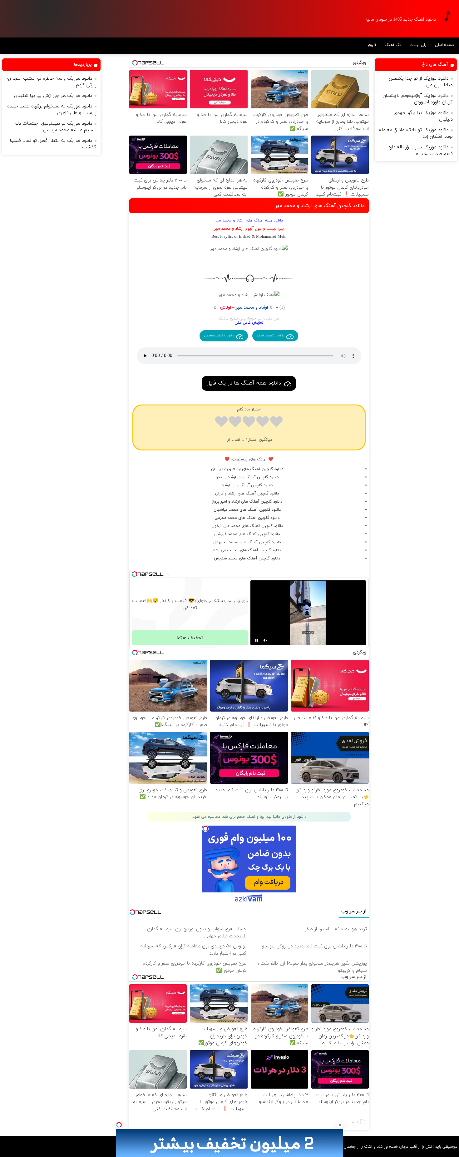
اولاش (225, 307)
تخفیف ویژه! (189, 637)
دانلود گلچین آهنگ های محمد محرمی (247, 518)
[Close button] (340, 1125)
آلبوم (372, 44)
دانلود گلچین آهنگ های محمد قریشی (247, 534)
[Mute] (265, 640)
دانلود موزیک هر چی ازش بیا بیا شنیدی (53, 95)
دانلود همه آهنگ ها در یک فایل (243, 383)
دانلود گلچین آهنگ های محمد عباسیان (247, 510)
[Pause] (256, 640)
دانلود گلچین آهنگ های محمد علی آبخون (247, 526)
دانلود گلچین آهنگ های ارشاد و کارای (247, 493)
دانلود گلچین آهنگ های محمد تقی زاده (247, 550)
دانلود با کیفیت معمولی (219, 335)
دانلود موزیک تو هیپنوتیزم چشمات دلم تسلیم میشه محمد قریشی (55, 126)
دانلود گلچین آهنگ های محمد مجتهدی (247, 542)
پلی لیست (418, 44)
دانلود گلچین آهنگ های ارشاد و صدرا (247, 477)
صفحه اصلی (444, 44)
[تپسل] (119, 1125)
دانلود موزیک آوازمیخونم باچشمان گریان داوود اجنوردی (418, 99)
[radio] (276, 422)
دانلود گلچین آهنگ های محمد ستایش (247, 558)
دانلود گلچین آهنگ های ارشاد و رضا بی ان (247, 469)
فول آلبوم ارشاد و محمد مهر (238, 228)
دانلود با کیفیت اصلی (270, 335)
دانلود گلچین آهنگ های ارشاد (247, 485)
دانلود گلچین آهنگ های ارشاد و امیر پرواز (247, 501)
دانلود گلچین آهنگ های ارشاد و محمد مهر (320, 205)
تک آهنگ (393, 44)
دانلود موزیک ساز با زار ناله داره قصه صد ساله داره (420, 150)
